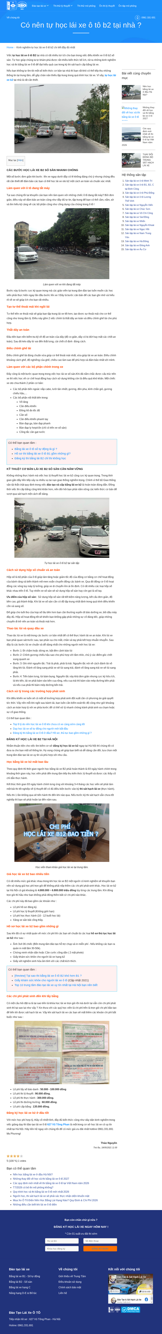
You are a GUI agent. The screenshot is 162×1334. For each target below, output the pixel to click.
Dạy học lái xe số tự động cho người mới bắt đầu (40, 728)
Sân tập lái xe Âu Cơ (135, 249)
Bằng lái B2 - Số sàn (20, 1281)
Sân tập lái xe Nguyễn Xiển (139, 205)
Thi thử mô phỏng (86, 5)
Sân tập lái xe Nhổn (135, 221)
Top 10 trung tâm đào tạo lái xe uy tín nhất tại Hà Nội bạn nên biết (56, 985)
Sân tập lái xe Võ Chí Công (139, 213)
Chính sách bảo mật (70, 1287)
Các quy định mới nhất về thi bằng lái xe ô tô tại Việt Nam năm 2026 (51, 1183)
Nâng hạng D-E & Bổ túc (23, 1293)
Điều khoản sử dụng (70, 1281)
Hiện (20, 160)
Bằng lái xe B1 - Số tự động (24, 1276)
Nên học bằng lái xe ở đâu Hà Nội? (33, 1174)
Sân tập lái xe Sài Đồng (137, 217)
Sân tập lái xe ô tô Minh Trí (138, 180)
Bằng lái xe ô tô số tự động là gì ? (36, 449)
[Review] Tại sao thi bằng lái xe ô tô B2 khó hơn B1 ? (48, 975)
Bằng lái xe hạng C (20, 1287)
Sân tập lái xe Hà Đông (137, 241)
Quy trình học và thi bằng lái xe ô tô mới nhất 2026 (41, 1191)
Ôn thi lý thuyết (107, 5)
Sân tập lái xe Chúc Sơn (137, 209)
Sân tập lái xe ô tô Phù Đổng (139, 192)
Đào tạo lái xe (39, 5)
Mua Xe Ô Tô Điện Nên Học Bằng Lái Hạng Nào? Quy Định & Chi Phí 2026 (55, 1200)
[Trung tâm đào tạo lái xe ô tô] (19, 5)
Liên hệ (63, 1293)
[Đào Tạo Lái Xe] (130, 1302)
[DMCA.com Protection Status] (130, 1312)
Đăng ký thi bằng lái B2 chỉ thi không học (40, 458)
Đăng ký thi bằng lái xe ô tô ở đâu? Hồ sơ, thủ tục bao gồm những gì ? (52, 733)
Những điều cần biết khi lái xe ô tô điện (35, 1204)
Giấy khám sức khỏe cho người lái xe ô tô (41, 980)
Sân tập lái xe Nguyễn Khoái (139, 225)
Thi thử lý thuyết (62, 5)
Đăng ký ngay (100, 1248)
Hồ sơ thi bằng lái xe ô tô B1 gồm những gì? (43, 453)
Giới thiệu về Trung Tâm (72, 1276)
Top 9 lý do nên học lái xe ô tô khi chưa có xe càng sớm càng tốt (49, 724)
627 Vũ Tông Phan (58, 1124)
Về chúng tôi (13, 17)
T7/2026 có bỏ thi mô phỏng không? (33, 1187)
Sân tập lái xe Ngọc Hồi (137, 229)
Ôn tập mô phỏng (127, 5)
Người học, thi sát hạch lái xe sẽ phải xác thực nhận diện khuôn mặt (51, 1196)
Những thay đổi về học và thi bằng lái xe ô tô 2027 (41, 1178)
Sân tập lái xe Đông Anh (137, 245)
